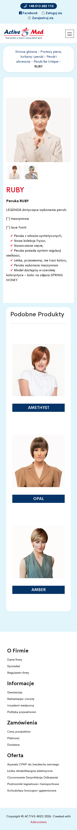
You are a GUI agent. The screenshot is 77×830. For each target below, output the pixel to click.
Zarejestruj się (42, 18)
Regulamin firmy (18, 673)
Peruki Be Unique (46, 61)
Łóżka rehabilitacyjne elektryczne (30, 771)
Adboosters (38, 822)
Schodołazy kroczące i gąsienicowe (31, 790)
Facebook (30, 13)
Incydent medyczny (20, 705)
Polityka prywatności (21, 712)
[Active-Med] (23, 31)
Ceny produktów (19, 731)
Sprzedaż (13, 666)
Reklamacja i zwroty (20, 699)
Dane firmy (14, 659)
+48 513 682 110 (40, 6)
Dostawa (13, 745)
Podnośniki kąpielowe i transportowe (33, 784)
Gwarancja (14, 692)
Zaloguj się (54, 13)
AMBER (38, 589)
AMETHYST (38, 407)
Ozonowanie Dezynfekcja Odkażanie (32, 777)
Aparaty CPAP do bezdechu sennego (33, 764)
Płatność (13, 738)
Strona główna (26, 52)
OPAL (38, 498)
